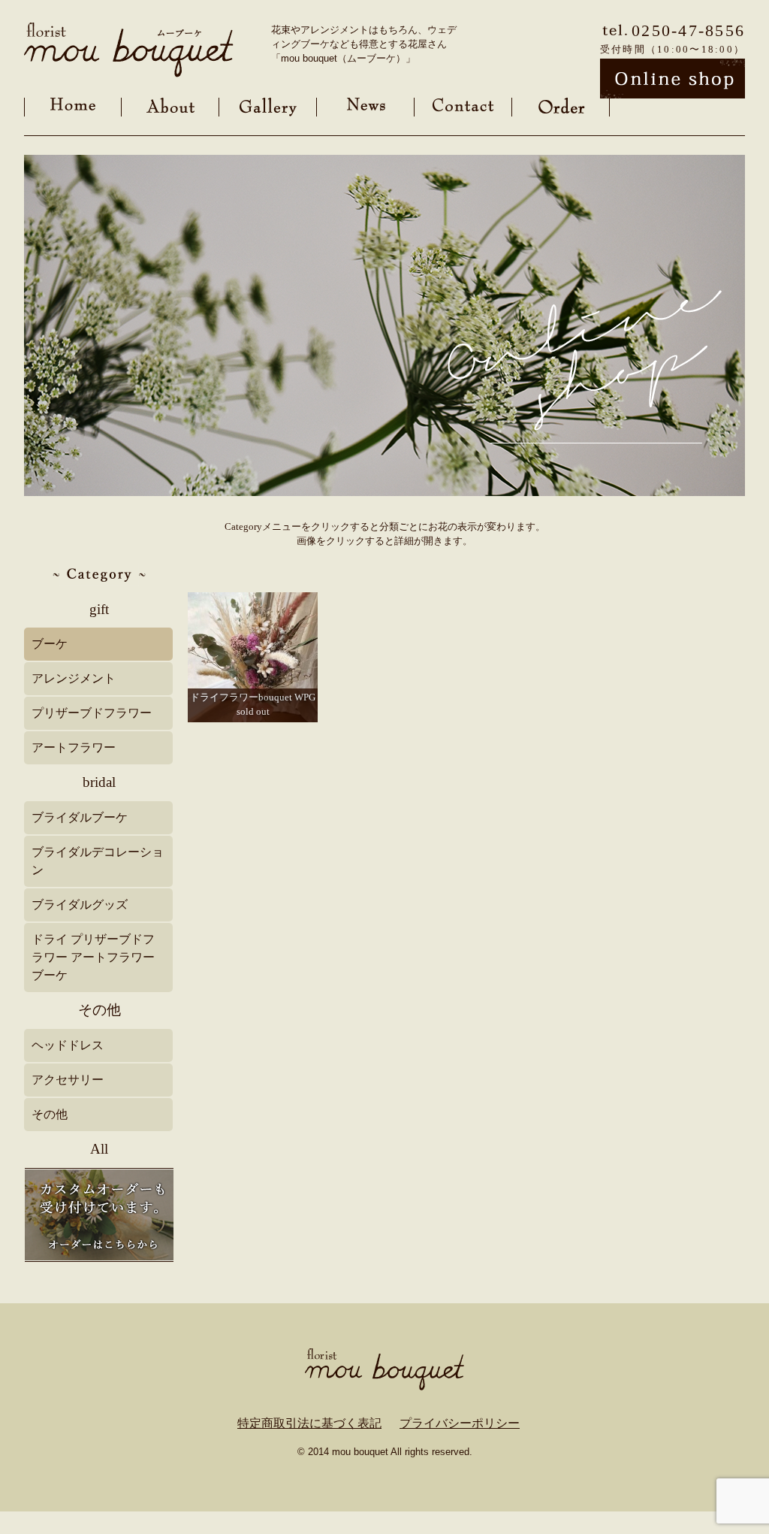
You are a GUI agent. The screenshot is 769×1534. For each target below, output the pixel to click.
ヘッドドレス (68, 1045)
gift (99, 609)
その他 (99, 1010)
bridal (99, 782)
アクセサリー (68, 1079)
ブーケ (50, 643)
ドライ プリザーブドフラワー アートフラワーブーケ (93, 957)
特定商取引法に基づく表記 (309, 1423)
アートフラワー (74, 747)
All (99, 1149)
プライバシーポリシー (460, 1423)
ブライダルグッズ (80, 904)
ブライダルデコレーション (98, 861)
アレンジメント (74, 678)
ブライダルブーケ (80, 817)
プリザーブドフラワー (92, 712)
